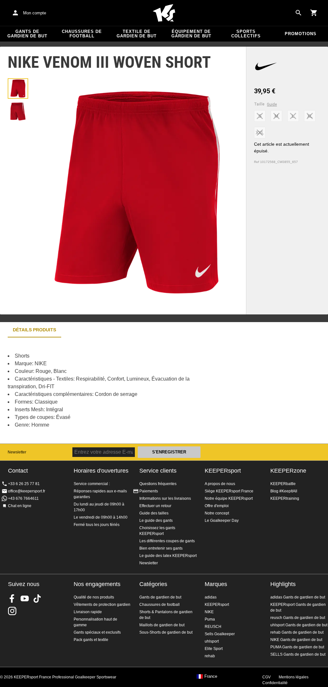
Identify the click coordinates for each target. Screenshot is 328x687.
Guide (272, 104)
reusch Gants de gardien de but (297, 617)
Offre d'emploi (217, 506)
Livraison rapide (88, 612)
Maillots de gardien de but (161, 625)
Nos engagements (97, 584)
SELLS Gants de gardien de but (297, 654)
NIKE (209, 612)
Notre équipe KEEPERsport (229, 498)
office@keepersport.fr (26, 491)
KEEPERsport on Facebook (12, 598)
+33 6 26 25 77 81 (24, 484)
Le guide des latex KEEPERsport (168, 555)
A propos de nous (220, 484)
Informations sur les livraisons (165, 498)
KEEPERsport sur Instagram (12, 611)
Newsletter (17, 452)
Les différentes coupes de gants (167, 541)
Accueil (164, 13)
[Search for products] (298, 12)
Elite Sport (214, 648)
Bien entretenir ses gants (161, 548)
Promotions (300, 33)
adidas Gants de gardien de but (297, 597)
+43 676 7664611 (23, 498)
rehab (210, 656)
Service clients (157, 470)
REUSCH (213, 626)
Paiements (148, 491)
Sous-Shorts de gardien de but (166, 632)
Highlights (283, 584)
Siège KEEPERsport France (229, 491)
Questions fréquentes (157, 484)
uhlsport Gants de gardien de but (298, 625)
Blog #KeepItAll (283, 491)
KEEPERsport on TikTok (37, 598)
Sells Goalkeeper (220, 634)
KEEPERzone (288, 470)
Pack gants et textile (91, 639)
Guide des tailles (153, 513)
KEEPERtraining (284, 498)
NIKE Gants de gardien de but (296, 639)
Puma (210, 619)
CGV (266, 677)
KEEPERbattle (283, 484)
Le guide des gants (156, 520)
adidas (211, 597)
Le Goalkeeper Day (222, 520)
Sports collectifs (246, 33)
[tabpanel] (112, 390)
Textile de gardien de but (137, 33)
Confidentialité (275, 683)
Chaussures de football (82, 33)
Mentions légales (293, 677)
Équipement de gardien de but (191, 33)
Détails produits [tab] (34, 329)
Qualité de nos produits (94, 597)
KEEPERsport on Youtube (24, 598)
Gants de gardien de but (27, 33)
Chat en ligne (19, 506)
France (210, 676)
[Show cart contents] (314, 12)
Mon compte (34, 13)
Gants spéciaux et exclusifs (97, 632)
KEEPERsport (223, 470)
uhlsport (212, 641)
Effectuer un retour (155, 506)
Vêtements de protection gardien (102, 604)
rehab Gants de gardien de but (297, 632)
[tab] (18, 88)
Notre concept (217, 513)
